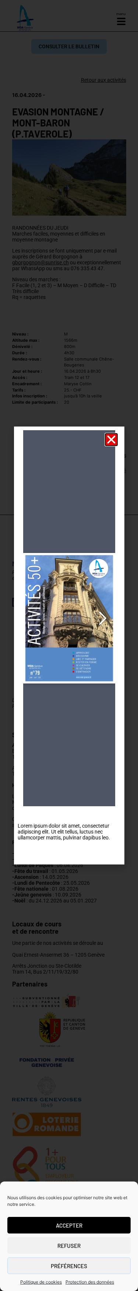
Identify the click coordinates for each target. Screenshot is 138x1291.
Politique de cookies (41, 1282)
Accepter (69, 1225)
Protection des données (90, 1282)
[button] (111, 439)
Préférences (69, 1266)
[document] (69, 645)
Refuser (69, 1245)
